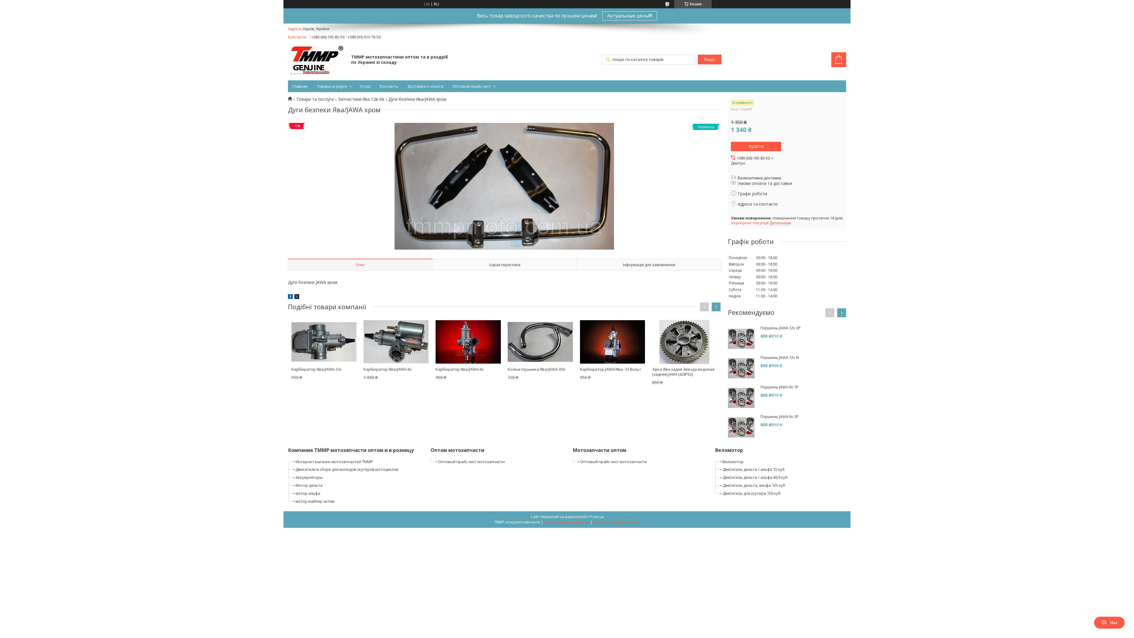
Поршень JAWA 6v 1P (779, 387)
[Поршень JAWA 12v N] (741, 368)
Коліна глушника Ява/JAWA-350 (536, 369)
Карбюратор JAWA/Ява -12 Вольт (610, 369)
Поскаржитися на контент (566, 522)
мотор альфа (308, 493)
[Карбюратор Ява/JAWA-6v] (396, 342)
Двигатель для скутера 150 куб (752, 493)
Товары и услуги (332, 86)
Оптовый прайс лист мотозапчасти (471, 461)
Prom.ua (596, 516)
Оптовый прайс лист (471, 86)
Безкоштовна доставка (759, 177)
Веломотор (733, 461)
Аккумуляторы (309, 477)
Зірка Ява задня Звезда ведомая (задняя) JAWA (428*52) (683, 372)
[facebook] (290, 297)
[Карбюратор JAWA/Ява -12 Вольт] (612, 342)
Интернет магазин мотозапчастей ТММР (334, 461)
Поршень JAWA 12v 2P (780, 328)
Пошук (709, 59)
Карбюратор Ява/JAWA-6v (388, 369)
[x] (296, 297)
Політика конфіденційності (616, 522)
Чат (1113, 622)
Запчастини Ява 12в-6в (361, 99)
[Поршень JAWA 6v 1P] (741, 398)
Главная (300, 86)
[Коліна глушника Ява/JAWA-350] (540, 342)
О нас (365, 86)
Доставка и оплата (425, 86)
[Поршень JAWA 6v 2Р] (741, 427)
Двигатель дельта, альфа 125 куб (754, 485)
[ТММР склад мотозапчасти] (317, 60)
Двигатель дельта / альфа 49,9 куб (755, 477)
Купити (756, 146)
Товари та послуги (315, 99)
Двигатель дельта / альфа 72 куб (754, 469)
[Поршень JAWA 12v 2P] (741, 338)
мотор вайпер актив (315, 501)
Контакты (389, 86)
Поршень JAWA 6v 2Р (779, 416)
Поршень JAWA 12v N (779, 357)
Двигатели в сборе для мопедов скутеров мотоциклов (347, 469)
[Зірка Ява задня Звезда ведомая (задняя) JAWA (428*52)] (684, 342)
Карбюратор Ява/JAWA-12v (316, 369)
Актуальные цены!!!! (629, 15)
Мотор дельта (309, 485)
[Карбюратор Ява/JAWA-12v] (323, 342)
